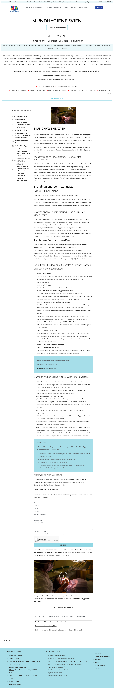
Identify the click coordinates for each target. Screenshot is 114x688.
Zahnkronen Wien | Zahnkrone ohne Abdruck (50, 622)
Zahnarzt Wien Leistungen (33, 7)
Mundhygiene (20, 119)
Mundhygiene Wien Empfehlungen (46, 489)
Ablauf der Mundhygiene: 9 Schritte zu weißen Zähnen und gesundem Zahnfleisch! (23, 169)
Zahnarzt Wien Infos (53, 7)
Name (36, 503)
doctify (75, 71)
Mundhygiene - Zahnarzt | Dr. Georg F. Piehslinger (23, 125)
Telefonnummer (40, 515)
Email (36, 509)
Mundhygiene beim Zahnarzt (22, 142)
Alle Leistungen (55, 98)
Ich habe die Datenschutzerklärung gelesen (52, 534)
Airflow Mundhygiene (22, 146)
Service (97, 668)
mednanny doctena (89, 71)
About (66, 7)
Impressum (98, 659)
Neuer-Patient (83, 7)
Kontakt (73, 7)
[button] (30, 110)
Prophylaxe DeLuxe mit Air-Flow (23, 160)
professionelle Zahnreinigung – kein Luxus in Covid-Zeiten (23, 152)
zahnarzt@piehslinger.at (17, 667)
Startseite (98, 654)
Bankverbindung (15, 684)
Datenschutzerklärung (42, 531)
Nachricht (38, 521)
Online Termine (14, 658)
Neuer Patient (14, 681)
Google (66, 71)
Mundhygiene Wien (20, 116)
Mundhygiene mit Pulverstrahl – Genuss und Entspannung (23, 135)
